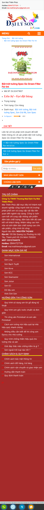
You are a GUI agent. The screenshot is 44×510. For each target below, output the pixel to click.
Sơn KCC (8, 272)
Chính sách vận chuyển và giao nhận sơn (23, 367)
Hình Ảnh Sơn (10, 293)
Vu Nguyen (8, 116)
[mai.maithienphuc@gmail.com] (31, 507)
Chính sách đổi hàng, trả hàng (18, 363)
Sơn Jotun (9, 281)
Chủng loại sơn (12, 182)
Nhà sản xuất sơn (13, 175)
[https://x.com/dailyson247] (19, 187)
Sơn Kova (8, 268)
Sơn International (12, 255)
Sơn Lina (8, 260)
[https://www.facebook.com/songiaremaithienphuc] (13, 187)
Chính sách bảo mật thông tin (18, 359)
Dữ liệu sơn (9, 290)
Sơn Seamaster (11, 277)
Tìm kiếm (37, 168)
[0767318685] (3, 507)
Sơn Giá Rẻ (21, 112)
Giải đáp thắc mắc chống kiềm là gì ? (21, 346)
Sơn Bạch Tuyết (11, 264)
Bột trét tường (21, 109)
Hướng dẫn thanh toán (14, 372)
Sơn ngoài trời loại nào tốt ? (17, 350)
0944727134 (13, 5)
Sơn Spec (31, 112)
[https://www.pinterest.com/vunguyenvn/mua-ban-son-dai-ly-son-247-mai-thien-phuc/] (25, 187)
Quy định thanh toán (13, 375)
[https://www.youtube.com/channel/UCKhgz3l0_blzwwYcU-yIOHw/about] (32, 187)
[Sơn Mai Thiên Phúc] (22, 20)
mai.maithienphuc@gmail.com (18, 8)
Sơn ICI (7, 285)
